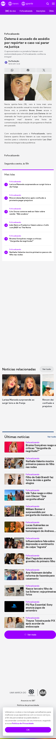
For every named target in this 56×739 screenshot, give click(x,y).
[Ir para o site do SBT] (42, 692)
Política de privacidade (28, 705)
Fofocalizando (11, 33)
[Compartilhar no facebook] (28, 70)
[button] (21, 392)
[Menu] (53, 3)
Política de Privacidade (23, 723)
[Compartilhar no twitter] (44, 70)
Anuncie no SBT (28, 700)
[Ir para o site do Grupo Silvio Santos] (24, 692)
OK (28, 729)
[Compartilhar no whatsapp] (12, 70)
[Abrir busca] (47, 3)
